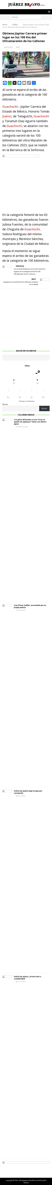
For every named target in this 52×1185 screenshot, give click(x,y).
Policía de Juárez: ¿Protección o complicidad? (27, 977)
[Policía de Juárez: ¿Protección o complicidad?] (7, 1065)
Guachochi (10, 106)
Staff (17, 47)
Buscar (5, 404)
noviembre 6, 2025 (22, 427)
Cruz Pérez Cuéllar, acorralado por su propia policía (30, 606)
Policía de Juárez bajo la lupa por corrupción (28, 792)
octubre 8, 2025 (21, 610)
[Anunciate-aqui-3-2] (26, 1171)
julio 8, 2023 (8, 47)
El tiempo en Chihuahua (26, 401)
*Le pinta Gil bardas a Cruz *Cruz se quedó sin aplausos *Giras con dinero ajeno (30, 421)
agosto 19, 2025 (20, 796)
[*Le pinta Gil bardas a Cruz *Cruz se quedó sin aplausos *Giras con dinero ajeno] (7, 509)
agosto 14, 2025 (20, 981)
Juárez (6, 116)
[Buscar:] (26, 17)
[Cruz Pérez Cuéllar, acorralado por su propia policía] (7, 694)
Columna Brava (26, 414)
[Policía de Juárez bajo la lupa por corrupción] (7, 880)
